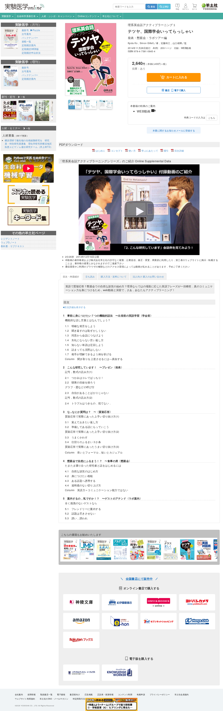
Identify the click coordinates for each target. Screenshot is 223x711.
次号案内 (26, 34)
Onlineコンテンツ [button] (87, 16)
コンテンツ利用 (125, 694)
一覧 (22, 96)
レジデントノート (10, 238)
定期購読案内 (29, 45)
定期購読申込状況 (31, 52)
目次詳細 (179, 150)
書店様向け (75, 694)
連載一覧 (26, 41)
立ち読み (90, 276)
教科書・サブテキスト (12, 246)
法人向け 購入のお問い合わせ (148, 276)
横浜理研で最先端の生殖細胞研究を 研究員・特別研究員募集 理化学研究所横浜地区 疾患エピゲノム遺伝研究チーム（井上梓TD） (29, 143)
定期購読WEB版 (30, 49)
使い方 (132, 150)
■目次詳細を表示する (74, 307)
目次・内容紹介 (71, 276)
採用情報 (32, 694)
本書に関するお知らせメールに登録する (174, 130)
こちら (211, 117)
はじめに (100, 150)
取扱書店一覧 (46, 694)
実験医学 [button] (7, 16)
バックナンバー (30, 37)
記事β (165, 6)
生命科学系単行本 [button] (26, 16)
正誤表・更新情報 (105, 694)
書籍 (152, 6)
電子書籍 (61, 694)
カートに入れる (176, 77)
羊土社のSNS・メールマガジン (54, 699)
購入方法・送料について (114, 276)
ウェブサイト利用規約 (25, 699)
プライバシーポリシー (160, 694)
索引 (166, 150)
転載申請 (141, 694)
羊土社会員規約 (182, 694)
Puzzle (36, 30)
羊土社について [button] (110, 16)
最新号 (25, 30)
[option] (9, 111)
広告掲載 (89, 694)
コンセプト (117, 150)
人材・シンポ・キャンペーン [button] (57, 16)
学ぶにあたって (150, 150)
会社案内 (19, 694)
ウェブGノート (9, 242)
